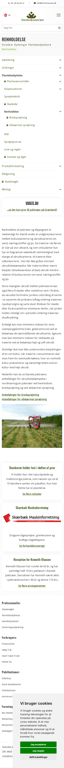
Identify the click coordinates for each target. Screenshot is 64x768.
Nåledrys (6, 678)
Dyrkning (19, 44)
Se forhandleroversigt (32, 546)
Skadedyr (12, 104)
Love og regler (12, 149)
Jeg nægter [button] (38, 750)
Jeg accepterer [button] (38, 744)
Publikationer (9, 690)
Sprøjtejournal (12, 142)
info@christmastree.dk (46, 3)
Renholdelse (11, 111)
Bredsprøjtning (18, 117)
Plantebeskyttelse (38, 44)
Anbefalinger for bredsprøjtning (20, 394)
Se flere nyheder (32, 494)
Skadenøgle (11, 181)
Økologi (6, 189)
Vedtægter (7, 730)
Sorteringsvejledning (12, 627)
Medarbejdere (9, 718)
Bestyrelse (7, 724)
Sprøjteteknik (12, 96)
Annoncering (8, 696)
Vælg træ (6, 649)
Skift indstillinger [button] (38, 757)
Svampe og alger (16, 157)
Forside (6, 44)
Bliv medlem (8, 712)
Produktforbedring (13, 166)
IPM (6, 134)
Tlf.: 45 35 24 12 (20, 3)
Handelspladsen (10, 621)
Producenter (8, 643)
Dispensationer (13, 89)
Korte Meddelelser (11, 684)
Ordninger (8, 67)
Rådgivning (8, 174)
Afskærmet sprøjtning (22, 125)
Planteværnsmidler (17, 81)
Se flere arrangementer (32, 585)
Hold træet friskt (11, 655)
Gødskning (8, 60)
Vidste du (7, 661)
